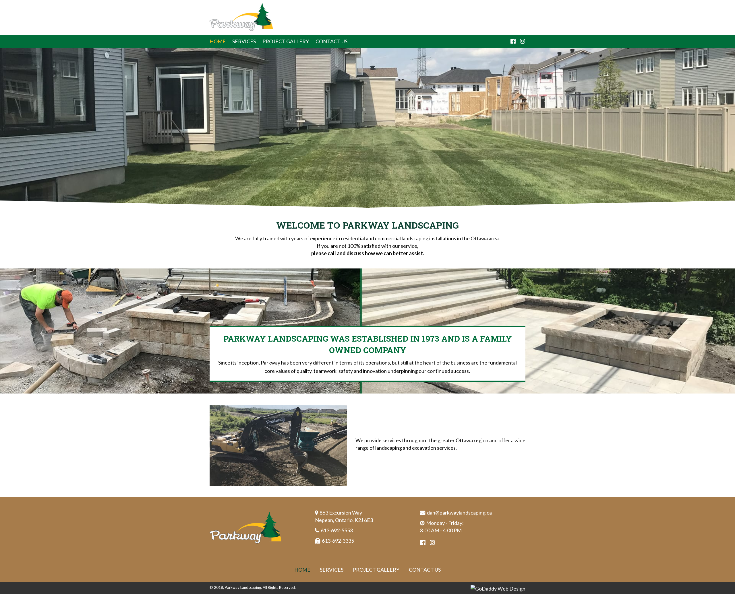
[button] (513, 41)
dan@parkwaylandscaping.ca (459, 512)
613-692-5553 (337, 530)
